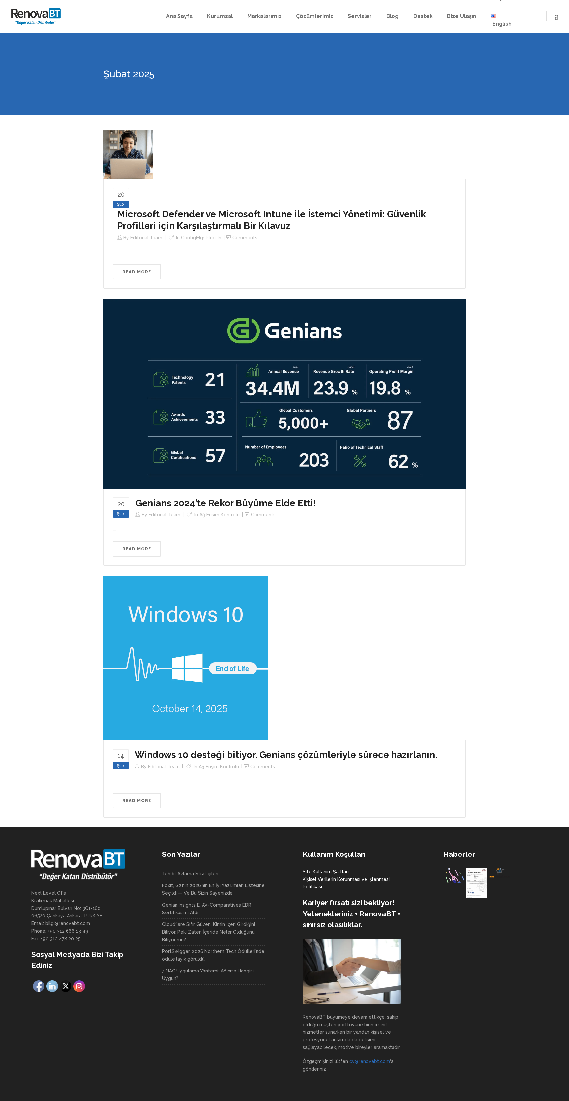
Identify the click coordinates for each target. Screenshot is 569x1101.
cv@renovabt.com (369, 1061)
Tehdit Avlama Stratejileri (190, 873)
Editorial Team (146, 237)
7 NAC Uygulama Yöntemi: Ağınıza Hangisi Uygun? (208, 974)
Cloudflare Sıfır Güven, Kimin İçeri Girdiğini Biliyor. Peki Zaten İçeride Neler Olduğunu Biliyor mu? (208, 932)
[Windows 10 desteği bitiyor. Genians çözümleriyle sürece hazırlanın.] (185, 657)
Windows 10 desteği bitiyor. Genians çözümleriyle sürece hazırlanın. (286, 754)
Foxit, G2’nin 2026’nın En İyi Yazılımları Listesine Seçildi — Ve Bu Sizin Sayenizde (213, 889)
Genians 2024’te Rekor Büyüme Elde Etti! (225, 503)
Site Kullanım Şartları (326, 871)
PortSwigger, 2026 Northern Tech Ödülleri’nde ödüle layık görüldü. (213, 955)
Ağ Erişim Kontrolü (219, 514)
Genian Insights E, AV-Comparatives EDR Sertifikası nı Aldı (206, 908)
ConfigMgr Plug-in (201, 237)
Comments (244, 237)
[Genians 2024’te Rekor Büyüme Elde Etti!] (284, 393)
